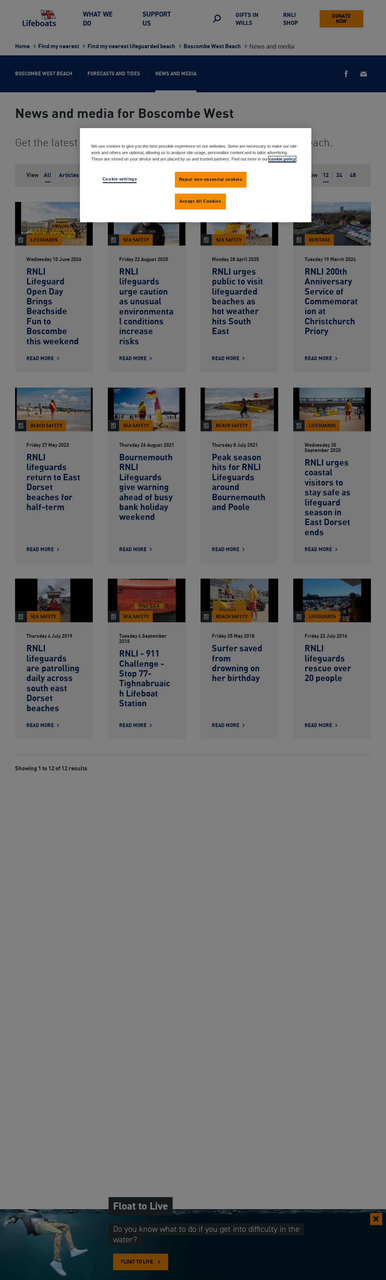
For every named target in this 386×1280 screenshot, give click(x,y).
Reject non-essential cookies (210, 179)
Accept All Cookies (200, 201)
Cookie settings (120, 179)
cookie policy (282, 159)
